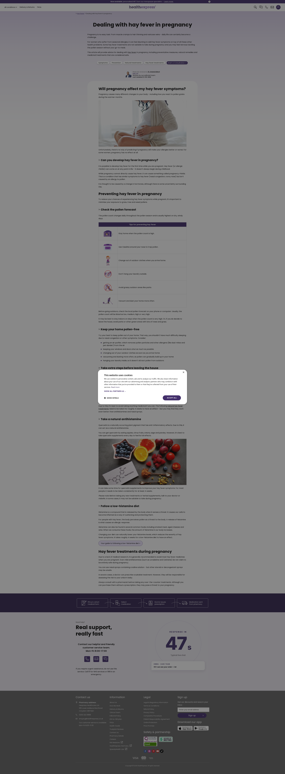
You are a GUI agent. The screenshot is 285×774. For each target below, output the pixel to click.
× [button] (183, 372)
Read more (115, 387)
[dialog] (142, 387)
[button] (142, 391)
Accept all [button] (172, 398)
